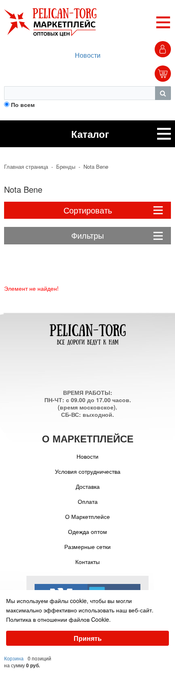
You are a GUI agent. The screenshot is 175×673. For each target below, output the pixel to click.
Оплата (88, 501)
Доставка (88, 486)
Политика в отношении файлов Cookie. (58, 619)
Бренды (65, 166)
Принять (88, 638)
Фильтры (87, 235)
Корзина (14, 658)
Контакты (87, 562)
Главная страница (26, 166)
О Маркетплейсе (87, 516)
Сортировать (87, 210)
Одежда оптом (87, 531)
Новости (88, 55)
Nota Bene (95, 166)
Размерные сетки (87, 546)
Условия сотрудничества (87, 471)
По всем (23, 104)
